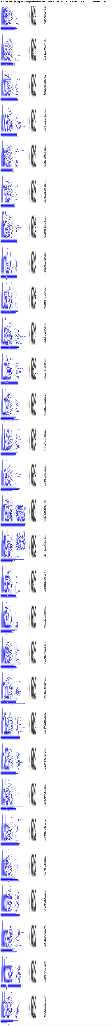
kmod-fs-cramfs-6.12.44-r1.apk (8, 197)
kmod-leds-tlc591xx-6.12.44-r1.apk (9, 441)
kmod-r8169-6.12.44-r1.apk (7, 696)
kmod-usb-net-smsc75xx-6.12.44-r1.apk (10, 905)
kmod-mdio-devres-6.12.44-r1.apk (9, 486)
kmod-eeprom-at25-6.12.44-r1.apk (9, 178)
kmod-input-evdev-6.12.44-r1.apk (9, 340)
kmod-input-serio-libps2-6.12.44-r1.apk (10, 349)
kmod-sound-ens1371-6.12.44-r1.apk (9, 811)
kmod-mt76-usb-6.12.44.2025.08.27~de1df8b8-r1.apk (13, 509)
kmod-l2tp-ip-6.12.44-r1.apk (8, 427)
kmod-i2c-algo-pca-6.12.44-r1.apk (9, 277)
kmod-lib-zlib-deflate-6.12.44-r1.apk (10, 464)
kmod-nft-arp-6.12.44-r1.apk (8, 594)
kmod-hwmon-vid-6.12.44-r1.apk (8, 274)
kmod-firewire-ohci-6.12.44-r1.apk (9, 185)
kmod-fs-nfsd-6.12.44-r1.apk (8, 214)
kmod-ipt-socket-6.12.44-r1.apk (8, 409)
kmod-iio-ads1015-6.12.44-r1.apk (9, 303)
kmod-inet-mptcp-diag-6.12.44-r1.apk (10, 338)
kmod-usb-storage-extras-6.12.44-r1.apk (10, 939)
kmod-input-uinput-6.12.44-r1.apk (9, 351)
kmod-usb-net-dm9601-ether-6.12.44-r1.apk (11, 890)
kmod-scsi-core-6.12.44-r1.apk (8, 786)
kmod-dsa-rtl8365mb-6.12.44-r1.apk (9, 166)
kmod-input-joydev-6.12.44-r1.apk (9, 344)
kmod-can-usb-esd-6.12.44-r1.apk (9, 86)
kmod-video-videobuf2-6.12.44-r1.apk (10, 1000)
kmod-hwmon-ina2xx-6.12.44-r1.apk (9, 251)
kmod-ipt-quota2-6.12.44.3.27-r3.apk (10, 405)
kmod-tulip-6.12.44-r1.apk (7, 857)
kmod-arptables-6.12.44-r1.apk (8, 17)
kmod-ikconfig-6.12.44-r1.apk (8, 333)
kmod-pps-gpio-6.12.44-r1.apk (8, 676)
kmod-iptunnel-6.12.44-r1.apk (8, 415)
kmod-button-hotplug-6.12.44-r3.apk (9, 73)
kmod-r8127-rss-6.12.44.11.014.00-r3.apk (11, 693)
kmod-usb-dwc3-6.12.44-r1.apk (8, 876)
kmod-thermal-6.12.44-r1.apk (8, 851)
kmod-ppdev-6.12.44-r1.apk (7, 669)
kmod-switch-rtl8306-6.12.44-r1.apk (9, 842)
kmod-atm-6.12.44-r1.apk (6, 49)
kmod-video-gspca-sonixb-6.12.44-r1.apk (10, 980)
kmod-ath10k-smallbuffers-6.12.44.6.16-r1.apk (12, 32)
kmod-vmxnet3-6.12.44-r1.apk (8, 1001)
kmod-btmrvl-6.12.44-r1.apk (7, 69)
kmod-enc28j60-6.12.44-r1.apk (8, 179)
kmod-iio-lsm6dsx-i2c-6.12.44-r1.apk (10, 324)
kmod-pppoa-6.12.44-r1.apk (7, 671)
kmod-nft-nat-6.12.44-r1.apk (8, 600)
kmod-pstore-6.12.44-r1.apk (7, 679)
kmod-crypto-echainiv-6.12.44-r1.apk (10, 112)
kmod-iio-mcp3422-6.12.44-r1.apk (9, 326)
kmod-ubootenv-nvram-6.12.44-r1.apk (9, 859)
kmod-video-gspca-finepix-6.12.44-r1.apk (11, 965)
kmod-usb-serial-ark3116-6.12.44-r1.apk (10, 914)
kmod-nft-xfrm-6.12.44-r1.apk (8, 606)
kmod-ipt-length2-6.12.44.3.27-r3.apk (10, 392)
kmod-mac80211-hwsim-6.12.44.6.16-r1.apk (11, 474)
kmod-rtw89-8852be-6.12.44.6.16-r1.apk (10, 763)
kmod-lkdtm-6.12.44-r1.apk (7, 470)
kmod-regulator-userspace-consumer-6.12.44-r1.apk (13, 703)
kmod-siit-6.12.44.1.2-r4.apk (8, 798)
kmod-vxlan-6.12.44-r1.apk (7, 1003)
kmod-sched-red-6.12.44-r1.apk (8, 783)
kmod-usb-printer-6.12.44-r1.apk (9, 911)
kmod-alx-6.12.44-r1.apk (6, 13)
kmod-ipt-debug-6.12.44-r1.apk (8, 375)
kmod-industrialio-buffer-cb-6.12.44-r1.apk (11, 334)
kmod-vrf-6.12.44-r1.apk (6, 1002)
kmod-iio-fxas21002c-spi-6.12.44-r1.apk (10, 316)
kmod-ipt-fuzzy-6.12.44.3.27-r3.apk (9, 381)
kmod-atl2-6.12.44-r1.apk (7, 47)
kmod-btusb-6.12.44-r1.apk (7, 72)
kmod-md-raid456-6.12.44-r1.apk (8, 484)
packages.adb (4, 1022)
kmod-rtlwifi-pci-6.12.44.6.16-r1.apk (10, 732)
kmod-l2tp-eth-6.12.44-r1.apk (8, 426)
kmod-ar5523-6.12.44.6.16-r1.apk (9, 16)
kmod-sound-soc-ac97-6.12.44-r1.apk (9, 826)
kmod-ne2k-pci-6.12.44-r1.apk (8, 562)
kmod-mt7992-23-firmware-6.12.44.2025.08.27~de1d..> (13, 543)
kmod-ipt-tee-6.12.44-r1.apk (8, 412)
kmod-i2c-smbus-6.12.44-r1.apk (8, 291)
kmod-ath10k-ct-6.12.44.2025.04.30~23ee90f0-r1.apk (13, 31)
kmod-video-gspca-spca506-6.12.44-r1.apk (11, 985)
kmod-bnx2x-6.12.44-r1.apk (7, 62)
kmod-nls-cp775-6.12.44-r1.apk (8, 613)
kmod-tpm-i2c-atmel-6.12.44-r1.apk (9, 854)
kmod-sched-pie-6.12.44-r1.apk (8, 781)
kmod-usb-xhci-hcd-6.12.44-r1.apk (9, 944)
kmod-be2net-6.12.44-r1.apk (7, 57)
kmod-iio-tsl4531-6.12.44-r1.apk (9, 332)
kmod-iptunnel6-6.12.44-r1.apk (8, 417)
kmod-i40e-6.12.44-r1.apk (7, 293)
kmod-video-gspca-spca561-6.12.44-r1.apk (11, 987)
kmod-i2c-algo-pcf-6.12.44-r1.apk (9, 278)
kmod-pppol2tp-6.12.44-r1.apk (8, 673)
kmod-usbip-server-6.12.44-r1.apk (9, 952)
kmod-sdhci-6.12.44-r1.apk (7, 791)
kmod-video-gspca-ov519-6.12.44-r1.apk (10, 972)
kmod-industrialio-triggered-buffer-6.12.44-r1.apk (13, 336)
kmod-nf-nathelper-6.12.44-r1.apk (9, 582)
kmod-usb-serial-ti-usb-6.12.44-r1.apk (10, 934)
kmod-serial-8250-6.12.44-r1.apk (9, 792)
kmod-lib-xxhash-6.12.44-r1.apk (8, 463)
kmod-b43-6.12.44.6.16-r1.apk (8, 53)
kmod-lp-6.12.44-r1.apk (6, 472)
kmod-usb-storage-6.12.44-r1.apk (9, 938)
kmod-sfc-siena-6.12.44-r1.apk (8, 796)
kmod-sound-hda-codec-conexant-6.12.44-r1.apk (12, 816)
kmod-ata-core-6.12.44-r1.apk (8, 22)
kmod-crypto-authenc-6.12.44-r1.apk (9, 99)
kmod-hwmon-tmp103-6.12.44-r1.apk (9, 271)
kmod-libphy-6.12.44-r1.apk (7, 469)
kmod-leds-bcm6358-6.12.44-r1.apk (9, 431)
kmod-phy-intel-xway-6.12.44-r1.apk (9, 649)
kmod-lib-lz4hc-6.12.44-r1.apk (8, 458)
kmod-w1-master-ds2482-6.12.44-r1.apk (10, 1005)
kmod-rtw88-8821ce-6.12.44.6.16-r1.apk (10, 747)
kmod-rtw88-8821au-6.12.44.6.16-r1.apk (10, 745)
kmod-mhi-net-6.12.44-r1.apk (8, 492)
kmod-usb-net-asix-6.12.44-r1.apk (9, 883)
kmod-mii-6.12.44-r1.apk (6, 495)
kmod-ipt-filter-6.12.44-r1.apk (8, 380)
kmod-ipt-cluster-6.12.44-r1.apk (9, 367)
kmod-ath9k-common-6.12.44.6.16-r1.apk (10, 42)
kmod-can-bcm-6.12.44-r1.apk (8, 76)
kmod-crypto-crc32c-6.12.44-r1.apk (9, 105)
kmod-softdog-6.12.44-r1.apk (8, 807)
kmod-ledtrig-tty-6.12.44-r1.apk (9, 448)
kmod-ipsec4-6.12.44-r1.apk (7, 361)
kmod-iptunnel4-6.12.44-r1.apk (8, 416)
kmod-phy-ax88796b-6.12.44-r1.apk (9, 645)
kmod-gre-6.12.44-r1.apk (6, 232)
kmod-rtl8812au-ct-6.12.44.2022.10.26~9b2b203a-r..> (13, 727)
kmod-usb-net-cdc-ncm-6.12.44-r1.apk (10, 888)
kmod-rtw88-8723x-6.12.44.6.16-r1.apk (10, 739)
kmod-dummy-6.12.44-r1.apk (7, 168)
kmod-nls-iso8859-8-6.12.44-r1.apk (9, 627)
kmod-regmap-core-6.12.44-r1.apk (9, 700)
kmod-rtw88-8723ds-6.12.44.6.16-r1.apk (10, 737)
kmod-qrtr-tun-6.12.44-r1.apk (8, 685)
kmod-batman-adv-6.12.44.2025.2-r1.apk (10, 55)
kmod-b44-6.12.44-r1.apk (6, 54)
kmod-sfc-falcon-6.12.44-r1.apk (8, 795)
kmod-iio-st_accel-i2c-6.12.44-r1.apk (10, 330)
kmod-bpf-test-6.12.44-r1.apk (8, 65)
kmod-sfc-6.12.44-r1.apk (6, 794)
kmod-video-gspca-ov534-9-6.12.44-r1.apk (11, 974)
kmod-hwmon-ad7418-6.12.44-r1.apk (9, 240)
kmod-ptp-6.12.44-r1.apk (6, 680)
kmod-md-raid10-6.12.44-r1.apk (8, 483)
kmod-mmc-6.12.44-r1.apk (6, 500)
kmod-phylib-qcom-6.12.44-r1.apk (9, 660)
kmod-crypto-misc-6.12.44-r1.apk (9, 133)
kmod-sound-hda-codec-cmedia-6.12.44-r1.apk (11, 815)
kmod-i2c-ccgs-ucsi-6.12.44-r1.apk (9, 279)
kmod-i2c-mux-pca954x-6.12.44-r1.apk (10, 287)
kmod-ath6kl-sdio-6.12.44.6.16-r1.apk (10, 39)
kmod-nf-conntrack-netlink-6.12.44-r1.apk (11, 569)
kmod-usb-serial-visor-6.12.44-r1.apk (10, 935)
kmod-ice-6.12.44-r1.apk (6, 296)
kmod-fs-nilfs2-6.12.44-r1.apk (8, 215)
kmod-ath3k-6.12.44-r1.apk (7, 36)
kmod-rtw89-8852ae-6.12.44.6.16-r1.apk (10, 761)
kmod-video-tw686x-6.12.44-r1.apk (9, 998)
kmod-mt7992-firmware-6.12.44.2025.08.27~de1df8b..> (13, 544)
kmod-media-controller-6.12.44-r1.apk (10, 489)
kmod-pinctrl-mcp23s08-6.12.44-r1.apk (10, 662)
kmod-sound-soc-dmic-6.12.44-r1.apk (9, 828)
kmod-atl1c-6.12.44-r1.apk (7, 45)
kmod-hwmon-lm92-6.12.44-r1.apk (8, 260)
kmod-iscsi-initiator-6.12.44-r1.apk (10, 419)
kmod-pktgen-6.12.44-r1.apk (7, 665)
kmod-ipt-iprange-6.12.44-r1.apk (9, 387)
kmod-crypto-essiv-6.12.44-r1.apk (9, 113)
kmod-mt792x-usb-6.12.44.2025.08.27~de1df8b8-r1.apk (13, 542)
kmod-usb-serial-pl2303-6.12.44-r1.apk (10, 930)
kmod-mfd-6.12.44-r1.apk (6, 490)
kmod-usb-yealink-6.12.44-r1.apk (9, 946)
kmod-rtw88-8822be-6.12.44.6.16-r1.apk (10, 750)
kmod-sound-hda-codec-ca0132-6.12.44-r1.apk (11, 813)
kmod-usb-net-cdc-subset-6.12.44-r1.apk (10, 889)
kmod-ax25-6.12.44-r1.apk (7, 52)
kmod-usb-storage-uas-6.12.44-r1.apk (10, 940)
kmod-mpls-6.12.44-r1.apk (7, 502)
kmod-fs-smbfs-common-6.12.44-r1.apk (10, 218)
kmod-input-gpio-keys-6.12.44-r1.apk (10, 342)
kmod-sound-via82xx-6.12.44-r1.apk (9, 831)
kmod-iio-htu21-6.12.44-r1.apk (8, 321)
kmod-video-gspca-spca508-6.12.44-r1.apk (11, 986)
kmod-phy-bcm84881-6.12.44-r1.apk (9, 647)
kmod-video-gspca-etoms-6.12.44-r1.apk (10, 964)
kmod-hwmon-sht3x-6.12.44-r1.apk (9, 268)
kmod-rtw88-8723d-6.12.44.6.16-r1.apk (10, 735)
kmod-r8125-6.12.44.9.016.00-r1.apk (9, 688)
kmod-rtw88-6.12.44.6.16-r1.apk (8, 734)
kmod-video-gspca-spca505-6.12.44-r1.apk (11, 984)
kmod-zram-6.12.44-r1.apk (7, 1021)
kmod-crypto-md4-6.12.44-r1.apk (8, 130)
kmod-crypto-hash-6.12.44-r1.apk (9, 119)
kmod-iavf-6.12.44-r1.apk (7, 295)
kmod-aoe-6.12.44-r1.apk (6, 14)
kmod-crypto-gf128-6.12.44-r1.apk (9, 117)
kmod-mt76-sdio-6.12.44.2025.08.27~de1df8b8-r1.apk (13, 508)
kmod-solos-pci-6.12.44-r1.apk (8, 808)
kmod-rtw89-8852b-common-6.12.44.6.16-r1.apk (12, 762)
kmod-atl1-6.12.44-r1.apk (7, 44)
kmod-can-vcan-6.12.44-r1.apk (8, 90)
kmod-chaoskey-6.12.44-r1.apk (8, 95)
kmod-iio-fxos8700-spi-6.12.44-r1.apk (10, 319)
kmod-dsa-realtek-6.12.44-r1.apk (9, 165)
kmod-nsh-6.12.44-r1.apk (6, 631)
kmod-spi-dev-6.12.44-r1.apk (8, 833)
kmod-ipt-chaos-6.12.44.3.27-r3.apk (9, 365)
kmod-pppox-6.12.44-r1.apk (7, 674)
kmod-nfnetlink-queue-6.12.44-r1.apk (10, 593)
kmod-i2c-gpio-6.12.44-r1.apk (8, 283)
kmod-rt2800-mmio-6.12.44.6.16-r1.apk (10, 708)
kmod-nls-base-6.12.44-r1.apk (8, 609)
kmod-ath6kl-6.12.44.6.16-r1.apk (9, 38)
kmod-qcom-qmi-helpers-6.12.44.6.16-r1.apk (11, 681)
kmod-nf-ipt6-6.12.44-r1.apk (8, 574)
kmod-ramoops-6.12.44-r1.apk (8, 697)
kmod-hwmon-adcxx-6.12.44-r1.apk (9, 241)
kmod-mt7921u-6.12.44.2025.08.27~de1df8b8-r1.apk (13, 535)
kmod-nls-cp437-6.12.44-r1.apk (8, 612)
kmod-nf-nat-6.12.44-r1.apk (7, 580)
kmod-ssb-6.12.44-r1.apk (6, 838)
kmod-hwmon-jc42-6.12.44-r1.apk (8, 253)
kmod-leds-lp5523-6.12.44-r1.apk (9, 434)
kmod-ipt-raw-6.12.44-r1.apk (8, 406)
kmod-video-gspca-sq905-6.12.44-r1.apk (10, 988)
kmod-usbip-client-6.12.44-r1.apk (9, 951)
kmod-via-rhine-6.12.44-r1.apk (8, 957)
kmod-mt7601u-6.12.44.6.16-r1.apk (9, 510)
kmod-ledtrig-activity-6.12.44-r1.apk (10, 443)
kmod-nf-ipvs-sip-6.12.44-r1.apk (9, 577)
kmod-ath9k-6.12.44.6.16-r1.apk (8, 41)
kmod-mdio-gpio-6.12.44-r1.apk (8, 487)
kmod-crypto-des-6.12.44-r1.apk (8, 109)
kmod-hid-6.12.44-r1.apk (6, 237)
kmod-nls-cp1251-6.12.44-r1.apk (8, 611)
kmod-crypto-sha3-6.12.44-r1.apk (9, 140)
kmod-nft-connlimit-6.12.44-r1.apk (9, 597)
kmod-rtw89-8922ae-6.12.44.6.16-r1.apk (10, 765)
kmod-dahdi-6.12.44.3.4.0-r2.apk (9, 148)
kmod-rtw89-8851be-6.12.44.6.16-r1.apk (10, 760)
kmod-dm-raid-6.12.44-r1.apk (8, 154)
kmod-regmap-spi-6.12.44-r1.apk (8, 702)
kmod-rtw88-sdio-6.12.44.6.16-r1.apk (10, 757)
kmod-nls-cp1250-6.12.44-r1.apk (8, 610)
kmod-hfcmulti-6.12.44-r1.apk (8, 235)
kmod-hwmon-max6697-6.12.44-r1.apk (9, 263)
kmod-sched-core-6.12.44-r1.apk (8, 774)
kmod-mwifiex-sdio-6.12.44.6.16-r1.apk (10, 557)
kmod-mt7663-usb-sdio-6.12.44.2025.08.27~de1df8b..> (13, 518)
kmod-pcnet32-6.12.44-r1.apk (8, 638)
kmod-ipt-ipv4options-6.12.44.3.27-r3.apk (11, 390)
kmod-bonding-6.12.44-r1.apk (8, 64)
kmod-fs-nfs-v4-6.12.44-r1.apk (8, 213)
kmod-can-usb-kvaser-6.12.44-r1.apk (9, 88)
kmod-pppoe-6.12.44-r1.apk (7, 672)
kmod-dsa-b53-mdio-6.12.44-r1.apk (9, 160)
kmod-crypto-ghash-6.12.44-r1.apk (9, 118)
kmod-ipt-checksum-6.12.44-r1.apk (9, 366)
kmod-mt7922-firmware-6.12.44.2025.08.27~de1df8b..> (13, 536)
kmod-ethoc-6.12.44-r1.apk (7, 181)
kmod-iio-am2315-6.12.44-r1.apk (8, 304)
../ (1, 5)
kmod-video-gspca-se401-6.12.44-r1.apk (10, 978)
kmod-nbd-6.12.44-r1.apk (6, 561)
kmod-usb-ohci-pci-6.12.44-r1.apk (9, 909)
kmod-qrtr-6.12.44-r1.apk (7, 683)
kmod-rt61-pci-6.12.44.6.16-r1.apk (9, 715)
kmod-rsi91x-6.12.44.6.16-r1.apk (9, 705)
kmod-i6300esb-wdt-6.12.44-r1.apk (9, 294)
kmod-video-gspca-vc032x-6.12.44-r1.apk (10, 995)
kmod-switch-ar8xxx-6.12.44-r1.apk (9, 840)
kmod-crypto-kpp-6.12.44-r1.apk (8, 124)
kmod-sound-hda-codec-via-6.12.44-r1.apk (11, 821)
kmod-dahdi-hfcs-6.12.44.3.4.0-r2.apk (10, 151)
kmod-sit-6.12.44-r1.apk (6, 801)
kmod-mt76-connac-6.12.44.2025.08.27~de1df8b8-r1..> (13, 506)
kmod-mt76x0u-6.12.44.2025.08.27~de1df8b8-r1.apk (13, 525)
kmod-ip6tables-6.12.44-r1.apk (8, 356)
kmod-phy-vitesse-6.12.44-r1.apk (9, 658)
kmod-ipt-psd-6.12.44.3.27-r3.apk (9, 404)
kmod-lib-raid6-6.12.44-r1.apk (8, 460)
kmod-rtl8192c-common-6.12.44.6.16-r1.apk (11, 717)
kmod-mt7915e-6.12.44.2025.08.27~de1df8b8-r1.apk (13, 529)
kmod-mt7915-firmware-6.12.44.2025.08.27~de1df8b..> (13, 528)
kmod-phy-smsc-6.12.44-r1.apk (8, 657)
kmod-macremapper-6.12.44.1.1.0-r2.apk (10, 476)
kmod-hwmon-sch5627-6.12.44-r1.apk (9, 266)
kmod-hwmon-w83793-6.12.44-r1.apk (9, 275)
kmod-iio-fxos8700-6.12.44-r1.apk (9, 317)
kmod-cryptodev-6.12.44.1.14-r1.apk (9, 147)
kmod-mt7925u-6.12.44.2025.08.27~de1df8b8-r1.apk (13, 540)
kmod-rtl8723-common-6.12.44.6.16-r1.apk (11, 724)
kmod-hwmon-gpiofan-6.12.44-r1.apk (9, 248)
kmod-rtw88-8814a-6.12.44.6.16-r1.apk (10, 741)
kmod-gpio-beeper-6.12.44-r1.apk (9, 226)
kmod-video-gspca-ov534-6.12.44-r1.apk (10, 973)
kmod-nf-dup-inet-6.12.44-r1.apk (9, 571)
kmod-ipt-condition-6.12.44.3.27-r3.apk (10, 369)
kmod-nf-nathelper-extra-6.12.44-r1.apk (10, 583)
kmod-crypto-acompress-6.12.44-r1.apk (10, 96)
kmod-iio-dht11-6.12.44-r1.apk (8, 314)
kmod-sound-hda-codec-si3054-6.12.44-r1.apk (11, 820)
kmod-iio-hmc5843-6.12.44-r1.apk (9, 320)
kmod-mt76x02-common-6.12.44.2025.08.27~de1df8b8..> (13, 522)
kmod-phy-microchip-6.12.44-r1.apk (9, 654)
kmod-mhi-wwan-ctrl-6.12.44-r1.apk (9, 493)
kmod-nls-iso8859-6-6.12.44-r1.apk (9, 626)
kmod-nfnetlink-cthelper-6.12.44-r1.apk (10, 590)
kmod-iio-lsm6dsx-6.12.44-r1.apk (9, 323)
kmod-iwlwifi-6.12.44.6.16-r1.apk (9, 420)
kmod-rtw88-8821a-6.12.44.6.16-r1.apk (10, 744)
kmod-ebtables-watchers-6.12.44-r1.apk (10, 174)
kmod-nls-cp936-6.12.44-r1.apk (8, 620)
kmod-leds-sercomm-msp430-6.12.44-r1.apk (11, 439)
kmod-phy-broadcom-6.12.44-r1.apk (9, 648)
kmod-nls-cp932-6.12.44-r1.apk (8, 619)
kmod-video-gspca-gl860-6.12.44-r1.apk (10, 966)
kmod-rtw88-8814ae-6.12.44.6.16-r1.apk (10, 742)
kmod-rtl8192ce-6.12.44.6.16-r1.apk (9, 718)
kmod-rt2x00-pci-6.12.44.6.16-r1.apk (10, 713)
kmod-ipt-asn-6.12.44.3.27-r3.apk (9, 364)
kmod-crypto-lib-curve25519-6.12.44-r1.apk (11, 127)
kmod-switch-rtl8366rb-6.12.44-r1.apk (10, 844)
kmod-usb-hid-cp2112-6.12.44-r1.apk (9, 879)
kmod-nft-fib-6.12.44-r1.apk (8, 599)
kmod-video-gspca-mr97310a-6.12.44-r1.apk (11, 971)
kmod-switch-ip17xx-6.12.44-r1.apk (9, 841)
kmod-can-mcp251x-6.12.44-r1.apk (9, 81)
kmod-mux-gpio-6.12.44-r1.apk (8, 555)
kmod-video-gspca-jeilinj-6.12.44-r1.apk (11, 967)
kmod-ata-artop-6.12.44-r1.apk (8, 21)
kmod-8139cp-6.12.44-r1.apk (7, 9)
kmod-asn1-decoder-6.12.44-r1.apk (9, 18)
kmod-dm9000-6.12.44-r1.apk (7, 155)
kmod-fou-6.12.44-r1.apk (6, 189)
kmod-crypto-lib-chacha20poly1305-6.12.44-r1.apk (13, 126)
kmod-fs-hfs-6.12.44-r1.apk (7, 202)
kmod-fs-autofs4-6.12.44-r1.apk (8, 192)
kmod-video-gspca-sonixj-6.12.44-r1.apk (10, 981)
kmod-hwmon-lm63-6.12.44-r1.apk (8, 254)
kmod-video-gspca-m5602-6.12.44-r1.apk (10, 969)
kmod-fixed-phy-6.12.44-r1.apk (8, 187)
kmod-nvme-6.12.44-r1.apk (7, 632)
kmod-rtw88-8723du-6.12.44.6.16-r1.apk (10, 738)
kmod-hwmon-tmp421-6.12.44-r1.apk (9, 272)
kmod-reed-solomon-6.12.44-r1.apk (9, 699)
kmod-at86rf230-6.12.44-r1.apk (8, 19)
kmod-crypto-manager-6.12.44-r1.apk (9, 129)
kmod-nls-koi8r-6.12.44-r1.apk (8, 628)
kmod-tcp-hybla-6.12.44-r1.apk (8, 848)
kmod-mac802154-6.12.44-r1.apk (8, 475)
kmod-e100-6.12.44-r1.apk (7, 169)
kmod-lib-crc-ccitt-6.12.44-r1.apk (9, 451)
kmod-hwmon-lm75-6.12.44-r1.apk (8, 256)
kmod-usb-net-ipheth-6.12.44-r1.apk (9, 893)
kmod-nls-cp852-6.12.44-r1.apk (8, 615)
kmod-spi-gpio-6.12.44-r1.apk (8, 836)
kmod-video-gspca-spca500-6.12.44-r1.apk (11, 982)
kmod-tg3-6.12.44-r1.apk (6, 850)
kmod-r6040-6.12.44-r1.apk (7, 686)
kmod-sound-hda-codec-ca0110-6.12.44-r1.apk (11, 812)
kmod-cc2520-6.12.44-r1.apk (7, 92)
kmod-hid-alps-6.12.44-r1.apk (8, 238)
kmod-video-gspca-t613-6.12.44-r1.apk (10, 993)
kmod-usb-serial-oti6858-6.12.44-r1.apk (10, 929)
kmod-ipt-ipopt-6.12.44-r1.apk (8, 386)
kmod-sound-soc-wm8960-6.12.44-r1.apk (10, 830)
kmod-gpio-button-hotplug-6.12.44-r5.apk (11, 227)
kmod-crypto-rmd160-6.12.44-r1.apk (9, 136)
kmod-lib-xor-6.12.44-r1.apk (8, 462)
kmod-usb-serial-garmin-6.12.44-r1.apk (10, 922)
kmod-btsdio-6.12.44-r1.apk (7, 71)
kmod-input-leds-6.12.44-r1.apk (8, 345)
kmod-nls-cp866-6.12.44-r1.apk (8, 618)
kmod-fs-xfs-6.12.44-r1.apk (7, 222)
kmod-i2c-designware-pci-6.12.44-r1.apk (10, 281)
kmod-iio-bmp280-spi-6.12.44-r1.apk (9, 311)
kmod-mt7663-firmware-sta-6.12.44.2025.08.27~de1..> (13, 517)
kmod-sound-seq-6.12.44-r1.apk (8, 825)
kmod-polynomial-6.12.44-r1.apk (8, 668)
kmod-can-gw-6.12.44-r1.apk (7, 80)
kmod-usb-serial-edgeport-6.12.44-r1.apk (11, 920)
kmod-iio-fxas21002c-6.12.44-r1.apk (9, 315)
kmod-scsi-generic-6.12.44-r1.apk (9, 787)
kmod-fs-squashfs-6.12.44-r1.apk (9, 219)
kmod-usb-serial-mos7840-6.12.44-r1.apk (10, 927)
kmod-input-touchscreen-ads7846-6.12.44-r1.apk (12, 350)
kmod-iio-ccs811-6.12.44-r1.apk (8, 312)
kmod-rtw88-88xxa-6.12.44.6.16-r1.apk (10, 755)
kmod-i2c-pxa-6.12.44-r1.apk (8, 290)
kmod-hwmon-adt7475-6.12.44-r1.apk (9, 243)
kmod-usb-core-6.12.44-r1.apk (8, 873)
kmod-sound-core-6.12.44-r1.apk (8, 809)
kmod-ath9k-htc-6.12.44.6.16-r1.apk (9, 43)
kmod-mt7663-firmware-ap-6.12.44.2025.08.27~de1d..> (13, 516)
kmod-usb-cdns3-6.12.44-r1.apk (8, 870)
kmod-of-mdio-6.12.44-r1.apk (8, 633)
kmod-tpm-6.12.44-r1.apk (6, 853)
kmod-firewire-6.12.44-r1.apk (8, 183)
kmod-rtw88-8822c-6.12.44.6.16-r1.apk (10, 752)
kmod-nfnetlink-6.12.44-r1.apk (8, 589)
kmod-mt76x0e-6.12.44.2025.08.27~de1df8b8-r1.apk (13, 524)
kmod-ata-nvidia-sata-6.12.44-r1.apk (10, 23)
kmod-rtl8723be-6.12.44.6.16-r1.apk (9, 725)
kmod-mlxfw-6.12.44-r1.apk (7, 499)
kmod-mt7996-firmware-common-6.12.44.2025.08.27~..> (13, 547)
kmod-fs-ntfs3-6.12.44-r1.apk (8, 216)
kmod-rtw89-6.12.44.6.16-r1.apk (8, 759)
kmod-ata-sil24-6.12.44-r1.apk (8, 27)
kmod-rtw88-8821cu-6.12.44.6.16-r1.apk (10, 748)
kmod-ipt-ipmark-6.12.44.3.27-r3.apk (10, 385)
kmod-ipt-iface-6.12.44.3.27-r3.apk (9, 384)
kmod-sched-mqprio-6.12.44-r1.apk (9, 779)
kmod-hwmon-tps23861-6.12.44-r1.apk (9, 273)
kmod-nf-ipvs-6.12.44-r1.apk (8, 575)
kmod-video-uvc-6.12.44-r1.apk (8, 999)
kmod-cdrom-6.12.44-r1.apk (7, 93)
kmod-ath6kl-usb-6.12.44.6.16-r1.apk (10, 40)
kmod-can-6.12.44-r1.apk (6, 75)
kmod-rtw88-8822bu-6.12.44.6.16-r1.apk (10, 751)
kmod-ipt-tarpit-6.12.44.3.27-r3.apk (10, 411)
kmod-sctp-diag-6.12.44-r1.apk (8, 790)
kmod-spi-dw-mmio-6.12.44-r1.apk (9, 835)
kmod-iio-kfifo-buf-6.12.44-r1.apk (9, 322)
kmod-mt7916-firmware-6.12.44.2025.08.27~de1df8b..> (13, 530)
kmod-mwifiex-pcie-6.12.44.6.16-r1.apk (10, 556)
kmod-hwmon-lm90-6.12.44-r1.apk (8, 259)
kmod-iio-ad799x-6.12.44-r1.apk (8, 302)
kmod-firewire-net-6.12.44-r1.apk (9, 184)
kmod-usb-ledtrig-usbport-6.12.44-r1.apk (11, 881)
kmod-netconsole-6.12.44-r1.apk (8, 564)
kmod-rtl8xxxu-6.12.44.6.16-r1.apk (9, 729)
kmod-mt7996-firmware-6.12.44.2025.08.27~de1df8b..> (13, 546)
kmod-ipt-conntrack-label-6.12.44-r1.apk (11, 372)
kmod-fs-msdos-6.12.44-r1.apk (8, 208)
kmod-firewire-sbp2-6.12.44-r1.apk (9, 186)
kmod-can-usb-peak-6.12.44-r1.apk (9, 89)
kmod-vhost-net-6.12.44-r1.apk (8, 956)
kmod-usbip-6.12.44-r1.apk (7, 950)
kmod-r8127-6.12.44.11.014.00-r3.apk (10, 692)
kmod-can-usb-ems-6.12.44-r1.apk (9, 85)
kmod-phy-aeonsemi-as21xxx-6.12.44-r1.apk (11, 640)
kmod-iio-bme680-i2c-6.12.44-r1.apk (9, 307)
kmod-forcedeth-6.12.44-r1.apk (8, 188)
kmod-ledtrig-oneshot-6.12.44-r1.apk (10, 445)
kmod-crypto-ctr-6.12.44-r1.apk (8, 106)
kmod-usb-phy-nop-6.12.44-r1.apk (9, 910)
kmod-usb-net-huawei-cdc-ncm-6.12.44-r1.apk (11, 892)
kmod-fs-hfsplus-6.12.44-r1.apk (8, 203)
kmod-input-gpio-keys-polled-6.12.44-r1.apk (11, 343)
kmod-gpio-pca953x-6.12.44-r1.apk (9, 230)
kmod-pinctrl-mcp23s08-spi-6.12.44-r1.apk (11, 664)
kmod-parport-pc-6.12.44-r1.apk (8, 637)
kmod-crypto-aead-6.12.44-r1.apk (9, 97)
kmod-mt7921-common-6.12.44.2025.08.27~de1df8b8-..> (13, 531)
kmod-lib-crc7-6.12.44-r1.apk (8, 455)
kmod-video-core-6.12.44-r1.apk (8, 959)
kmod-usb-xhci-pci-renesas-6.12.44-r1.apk (11, 945)
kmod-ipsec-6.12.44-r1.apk (7, 360)
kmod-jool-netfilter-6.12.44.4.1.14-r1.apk (11, 422)
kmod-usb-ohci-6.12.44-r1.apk (8, 908)
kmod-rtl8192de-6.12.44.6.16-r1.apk (9, 721)
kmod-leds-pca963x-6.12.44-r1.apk (9, 438)
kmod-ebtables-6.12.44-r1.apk (8, 172)
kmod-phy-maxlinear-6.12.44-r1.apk (9, 652)
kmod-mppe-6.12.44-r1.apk (7, 503)
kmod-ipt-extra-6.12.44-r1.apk (8, 379)
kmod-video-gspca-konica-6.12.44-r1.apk (10, 968)
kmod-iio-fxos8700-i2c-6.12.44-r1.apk (10, 318)
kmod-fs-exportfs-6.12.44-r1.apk (9, 199)
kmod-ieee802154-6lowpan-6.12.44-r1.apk (10, 298)
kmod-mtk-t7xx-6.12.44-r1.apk (8, 553)
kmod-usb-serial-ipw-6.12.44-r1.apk (9, 923)
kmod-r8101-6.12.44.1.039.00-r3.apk (9, 687)
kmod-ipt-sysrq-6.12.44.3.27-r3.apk (9, 410)
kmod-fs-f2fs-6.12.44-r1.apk (8, 201)
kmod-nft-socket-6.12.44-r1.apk (8, 604)
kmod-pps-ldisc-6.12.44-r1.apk (8, 677)
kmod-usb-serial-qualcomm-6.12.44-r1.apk (11, 931)
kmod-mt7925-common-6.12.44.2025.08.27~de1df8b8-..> (13, 537)
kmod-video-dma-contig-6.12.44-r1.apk (10, 960)
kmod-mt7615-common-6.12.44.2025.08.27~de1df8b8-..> (13, 512)
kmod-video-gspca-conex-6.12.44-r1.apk (10, 962)
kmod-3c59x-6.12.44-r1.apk (7, 7)
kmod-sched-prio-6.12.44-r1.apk (8, 782)
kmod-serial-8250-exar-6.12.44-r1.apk (10, 793)
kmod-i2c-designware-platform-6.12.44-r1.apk (12, 282)
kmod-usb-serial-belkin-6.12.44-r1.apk (10, 915)
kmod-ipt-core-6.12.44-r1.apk (8, 374)
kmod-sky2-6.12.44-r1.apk (7, 803)
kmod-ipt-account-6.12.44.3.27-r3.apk (10, 363)
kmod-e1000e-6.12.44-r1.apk (7, 171)
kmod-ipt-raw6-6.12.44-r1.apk (8, 407)
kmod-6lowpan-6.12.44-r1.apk (8, 8)
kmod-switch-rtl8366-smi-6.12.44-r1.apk (10, 843)
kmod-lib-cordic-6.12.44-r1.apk (8, 450)
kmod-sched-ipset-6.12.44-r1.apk (9, 778)
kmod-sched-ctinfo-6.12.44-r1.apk (9, 775)
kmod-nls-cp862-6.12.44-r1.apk (8, 616)
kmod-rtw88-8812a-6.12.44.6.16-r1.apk (10, 740)
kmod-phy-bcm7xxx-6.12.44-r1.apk (9, 646)
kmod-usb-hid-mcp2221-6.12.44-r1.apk (10, 880)
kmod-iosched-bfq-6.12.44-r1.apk (9, 352)
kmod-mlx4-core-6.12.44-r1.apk (8, 497)
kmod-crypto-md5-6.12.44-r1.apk (8, 131)
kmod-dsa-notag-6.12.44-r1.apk (8, 163)
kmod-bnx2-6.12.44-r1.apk (7, 61)
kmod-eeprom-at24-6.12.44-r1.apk (9, 177)
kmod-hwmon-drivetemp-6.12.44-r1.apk (10, 245)
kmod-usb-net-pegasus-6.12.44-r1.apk (10, 898)
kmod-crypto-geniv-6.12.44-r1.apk (9, 116)
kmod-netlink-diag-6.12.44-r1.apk (9, 566)
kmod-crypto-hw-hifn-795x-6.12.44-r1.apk (11, 122)
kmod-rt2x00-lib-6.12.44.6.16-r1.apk (10, 711)
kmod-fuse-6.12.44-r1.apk (7, 223)
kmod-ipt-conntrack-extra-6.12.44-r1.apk (11, 371)
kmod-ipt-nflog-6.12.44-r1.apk (8, 399)
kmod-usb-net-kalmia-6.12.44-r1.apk (9, 894)
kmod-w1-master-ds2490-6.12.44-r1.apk (10, 1006)
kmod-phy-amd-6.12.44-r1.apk (8, 642)
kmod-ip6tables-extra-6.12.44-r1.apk (10, 357)
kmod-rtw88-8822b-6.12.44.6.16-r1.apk (10, 749)
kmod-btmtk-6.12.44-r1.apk (7, 70)
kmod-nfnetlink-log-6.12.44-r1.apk (9, 592)
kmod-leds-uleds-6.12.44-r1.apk (8, 442)
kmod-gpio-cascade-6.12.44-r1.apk (9, 228)
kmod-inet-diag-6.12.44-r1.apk (8, 337)
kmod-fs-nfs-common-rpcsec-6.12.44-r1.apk (11, 211)
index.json (3, 6)
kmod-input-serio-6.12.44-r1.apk (9, 348)
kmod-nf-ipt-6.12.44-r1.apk (7, 573)
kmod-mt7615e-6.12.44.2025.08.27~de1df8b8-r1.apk (13, 514)
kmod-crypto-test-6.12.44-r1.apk (9, 142)
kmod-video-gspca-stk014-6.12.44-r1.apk (10, 990)
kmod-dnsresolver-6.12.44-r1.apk (9, 157)
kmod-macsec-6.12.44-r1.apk (7, 477)
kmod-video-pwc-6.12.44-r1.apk (8, 997)
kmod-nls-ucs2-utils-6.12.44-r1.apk (9, 629)
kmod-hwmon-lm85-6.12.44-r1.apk (8, 258)
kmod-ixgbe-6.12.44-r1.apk (7, 421)
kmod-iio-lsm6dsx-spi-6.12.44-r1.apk (10, 325)
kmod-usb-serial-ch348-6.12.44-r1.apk (10, 917)
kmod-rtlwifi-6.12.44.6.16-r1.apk (9, 730)
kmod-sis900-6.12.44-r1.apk (7, 800)
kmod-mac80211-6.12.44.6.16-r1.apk (9, 473)
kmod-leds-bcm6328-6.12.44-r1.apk (9, 430)
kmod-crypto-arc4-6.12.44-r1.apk (9, 98)
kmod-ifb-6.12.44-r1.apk (6, 299)
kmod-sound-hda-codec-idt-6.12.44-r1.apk (11, 818)
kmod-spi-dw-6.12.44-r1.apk (7, 834)
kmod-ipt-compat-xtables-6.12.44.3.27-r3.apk (12, 368)
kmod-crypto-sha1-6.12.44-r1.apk (9, 138)
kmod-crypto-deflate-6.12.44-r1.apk (9, 108)
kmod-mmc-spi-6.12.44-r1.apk (8, 501)
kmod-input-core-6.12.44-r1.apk (8, 339)
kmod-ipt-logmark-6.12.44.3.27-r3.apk (10, 393)
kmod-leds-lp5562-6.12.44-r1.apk (9, 435)
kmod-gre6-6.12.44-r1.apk (7, 233)
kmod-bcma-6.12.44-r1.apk (7, 56)
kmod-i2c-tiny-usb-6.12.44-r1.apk (9, 292)
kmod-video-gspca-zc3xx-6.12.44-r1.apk (10, 996)
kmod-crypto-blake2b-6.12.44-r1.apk (9, 100)
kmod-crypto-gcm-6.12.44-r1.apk (8, 115)
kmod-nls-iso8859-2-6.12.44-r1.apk (9, 625)
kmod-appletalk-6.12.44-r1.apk (8, 15)
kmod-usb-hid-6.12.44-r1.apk (8, 878)
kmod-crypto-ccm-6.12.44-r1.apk (8, 102)
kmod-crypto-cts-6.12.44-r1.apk (8, 107)
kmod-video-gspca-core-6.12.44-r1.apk (10, 963)
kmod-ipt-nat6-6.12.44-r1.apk (8, 398)
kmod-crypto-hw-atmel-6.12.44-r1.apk (10, 121)
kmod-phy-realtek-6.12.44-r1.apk (9, 656)
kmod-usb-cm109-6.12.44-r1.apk (8, 871)
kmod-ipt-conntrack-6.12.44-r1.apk (9, 370)
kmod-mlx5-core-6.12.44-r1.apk (8, 498)
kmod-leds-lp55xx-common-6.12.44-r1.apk (10, 436)
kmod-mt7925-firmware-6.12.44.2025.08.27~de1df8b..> (13, 538)
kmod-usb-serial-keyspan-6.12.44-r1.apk (10, 924)
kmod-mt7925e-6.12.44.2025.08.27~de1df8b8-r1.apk (13, 539)
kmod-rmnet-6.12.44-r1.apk (7, 704)
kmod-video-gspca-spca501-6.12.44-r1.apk (11, 983)
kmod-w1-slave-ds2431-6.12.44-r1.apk (10, 1009)
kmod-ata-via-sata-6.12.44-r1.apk (9, 28)
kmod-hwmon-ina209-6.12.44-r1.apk (9, 250)
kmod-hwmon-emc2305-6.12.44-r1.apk (9, 246)
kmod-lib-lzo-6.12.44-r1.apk (8, 459)
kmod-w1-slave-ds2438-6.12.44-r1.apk (10, 1011)
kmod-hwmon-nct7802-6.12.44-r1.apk (9, 265)
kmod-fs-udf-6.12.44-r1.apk (7, 220)
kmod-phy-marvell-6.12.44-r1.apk (9, 651)
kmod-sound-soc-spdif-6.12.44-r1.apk (10, 829)
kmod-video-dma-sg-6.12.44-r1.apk (9, 961)
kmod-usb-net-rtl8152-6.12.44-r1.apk (10, 903)
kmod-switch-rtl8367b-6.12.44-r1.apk (10, 847)
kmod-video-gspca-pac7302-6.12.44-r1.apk (11, 976)
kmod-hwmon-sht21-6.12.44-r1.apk (9, 267)
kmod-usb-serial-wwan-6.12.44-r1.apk (10, 936)
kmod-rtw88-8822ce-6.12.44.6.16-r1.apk (10, 753)
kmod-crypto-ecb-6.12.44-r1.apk (8, 110)
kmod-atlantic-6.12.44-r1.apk (8, 48)
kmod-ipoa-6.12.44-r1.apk (7, 359)
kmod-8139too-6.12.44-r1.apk (8, 10)
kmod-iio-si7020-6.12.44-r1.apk (8, 327)
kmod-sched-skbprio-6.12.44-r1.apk (9, 784)
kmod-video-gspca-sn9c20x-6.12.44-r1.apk (11, 979)
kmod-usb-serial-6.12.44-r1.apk (8, 913)
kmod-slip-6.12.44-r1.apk (7, 805)
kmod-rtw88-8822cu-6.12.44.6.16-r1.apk (10, 754)
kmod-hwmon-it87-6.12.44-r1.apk (8, 252)
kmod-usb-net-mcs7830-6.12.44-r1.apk (10, 897)
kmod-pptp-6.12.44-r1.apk (7, 678)
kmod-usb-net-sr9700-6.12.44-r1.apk (9, 907)
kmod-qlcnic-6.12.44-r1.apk (7, 682)
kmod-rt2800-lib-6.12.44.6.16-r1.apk (10, 707)
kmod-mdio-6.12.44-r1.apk (7, 485)
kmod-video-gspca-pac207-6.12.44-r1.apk (10, 975)
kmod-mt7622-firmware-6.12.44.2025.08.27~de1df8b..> (13, 515)
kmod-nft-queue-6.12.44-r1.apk (8, 603)
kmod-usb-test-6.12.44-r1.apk (8, 941)
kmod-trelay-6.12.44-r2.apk (7, 856)
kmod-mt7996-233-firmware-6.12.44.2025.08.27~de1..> (13, 545)
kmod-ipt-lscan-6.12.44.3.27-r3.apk (9, 394)
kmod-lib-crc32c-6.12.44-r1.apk (8, 454)
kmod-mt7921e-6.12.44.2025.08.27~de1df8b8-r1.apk (13, 533)
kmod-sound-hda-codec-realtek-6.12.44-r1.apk (12, 819)
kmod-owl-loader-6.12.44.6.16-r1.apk (10, 635)
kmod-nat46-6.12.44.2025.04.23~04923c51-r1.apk (12, 559)
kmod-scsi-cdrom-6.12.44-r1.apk (8, 785)
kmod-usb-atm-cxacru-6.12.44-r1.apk (9, 865)
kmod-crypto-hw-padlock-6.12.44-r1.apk (10, 123)
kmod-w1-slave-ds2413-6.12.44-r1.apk (10, 1008)
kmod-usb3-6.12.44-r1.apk (7, 949)
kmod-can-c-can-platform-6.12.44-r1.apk (10, 79)
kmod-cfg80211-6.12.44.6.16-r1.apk (9, 94)
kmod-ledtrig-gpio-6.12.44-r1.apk (9, 444)
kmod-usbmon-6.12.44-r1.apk (7, 953)
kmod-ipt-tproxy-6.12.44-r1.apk (8, 413)
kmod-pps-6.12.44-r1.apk (6, 675)
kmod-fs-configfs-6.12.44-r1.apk (9, 196)
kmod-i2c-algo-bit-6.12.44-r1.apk (9, 276)
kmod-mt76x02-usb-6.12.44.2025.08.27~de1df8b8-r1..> (13, 523)
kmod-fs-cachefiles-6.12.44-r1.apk (9, 194)
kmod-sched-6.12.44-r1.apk (7, 767)
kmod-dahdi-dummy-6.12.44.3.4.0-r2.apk (10, 149)
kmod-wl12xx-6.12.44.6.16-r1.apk (9, 1016)
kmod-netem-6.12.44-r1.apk (7, 565)
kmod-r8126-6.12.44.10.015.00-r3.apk (10, 690)
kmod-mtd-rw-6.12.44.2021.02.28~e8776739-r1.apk (12, 549)
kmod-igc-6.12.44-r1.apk (6, 301)
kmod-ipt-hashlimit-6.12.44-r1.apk (9, 383)
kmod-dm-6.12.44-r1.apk (6, 153)
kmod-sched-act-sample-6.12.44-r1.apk (10, 769)
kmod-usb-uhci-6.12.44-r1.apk (8, 942)
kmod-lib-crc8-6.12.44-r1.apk (8, 456)
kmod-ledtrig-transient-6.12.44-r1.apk (10, 447)
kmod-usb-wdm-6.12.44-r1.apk (8, 943)
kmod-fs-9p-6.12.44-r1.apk (7, 191)
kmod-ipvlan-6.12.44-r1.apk (7, 418)
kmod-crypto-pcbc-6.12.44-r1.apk (9, 135)
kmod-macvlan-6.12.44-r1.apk (8, 478)
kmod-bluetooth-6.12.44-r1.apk (8, 59)
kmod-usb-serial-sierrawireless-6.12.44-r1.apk (12, 932)
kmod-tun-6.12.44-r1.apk (6, 858)
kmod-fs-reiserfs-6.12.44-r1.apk (9, 217)
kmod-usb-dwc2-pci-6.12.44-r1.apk (9, 875)
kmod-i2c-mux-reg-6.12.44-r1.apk (9, 289)
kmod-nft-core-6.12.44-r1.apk (8, 598)
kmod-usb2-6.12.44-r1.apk (7, 947)
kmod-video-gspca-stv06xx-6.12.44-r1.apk (11, 991)
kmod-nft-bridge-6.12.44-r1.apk (8, 595)
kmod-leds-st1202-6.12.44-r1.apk (9, 440)
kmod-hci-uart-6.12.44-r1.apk (8, 234)
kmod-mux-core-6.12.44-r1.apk (8, 554)
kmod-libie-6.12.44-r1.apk (7, 468)
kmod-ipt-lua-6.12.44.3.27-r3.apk (9, 395)
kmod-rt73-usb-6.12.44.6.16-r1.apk (9, 716)
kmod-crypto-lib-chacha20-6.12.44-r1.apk (11, 125)
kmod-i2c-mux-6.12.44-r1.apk (8, 284)
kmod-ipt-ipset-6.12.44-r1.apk (8, 389)
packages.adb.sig (5, 1024)
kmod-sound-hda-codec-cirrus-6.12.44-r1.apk (11, 814)
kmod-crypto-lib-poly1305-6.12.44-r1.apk (11, 128)
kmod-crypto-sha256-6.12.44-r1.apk (9, 139)
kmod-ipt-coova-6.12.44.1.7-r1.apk (9, 373)
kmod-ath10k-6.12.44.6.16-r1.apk (9, 30)
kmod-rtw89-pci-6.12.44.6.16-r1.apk (9, 766)
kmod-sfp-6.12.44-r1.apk (6, 797)
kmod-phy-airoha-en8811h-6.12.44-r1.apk (10, 641)
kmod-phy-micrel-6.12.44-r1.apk (8, 653)
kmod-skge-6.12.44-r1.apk (7, 802)
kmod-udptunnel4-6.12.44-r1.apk (8, 860)
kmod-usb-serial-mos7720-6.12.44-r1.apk (10, 926)
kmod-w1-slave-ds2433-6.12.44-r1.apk (10, 1010)
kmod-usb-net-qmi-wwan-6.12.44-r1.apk (10, 900)
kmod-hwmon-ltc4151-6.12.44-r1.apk (9, 262)
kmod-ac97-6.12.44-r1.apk (7, 12)
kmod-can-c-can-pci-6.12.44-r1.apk (9, 78)
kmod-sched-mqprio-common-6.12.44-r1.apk (11, 780)
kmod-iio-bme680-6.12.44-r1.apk (8, 306)
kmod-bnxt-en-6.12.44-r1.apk (8, 63)
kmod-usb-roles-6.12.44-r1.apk (8, 912)
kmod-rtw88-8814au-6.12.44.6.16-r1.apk (10, 743)
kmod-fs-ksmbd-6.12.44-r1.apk (8, 206)
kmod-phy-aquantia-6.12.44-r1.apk (9, 643)
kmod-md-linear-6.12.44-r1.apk (8, 479)
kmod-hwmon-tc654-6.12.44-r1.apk (9, 269)
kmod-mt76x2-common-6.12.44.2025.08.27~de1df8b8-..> (13, 527)
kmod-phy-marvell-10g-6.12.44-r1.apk (10, 650)
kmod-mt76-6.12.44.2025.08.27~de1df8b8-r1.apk (12, 505)
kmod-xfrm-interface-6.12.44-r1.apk (9, 1020)
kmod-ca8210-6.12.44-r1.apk (7, 74)
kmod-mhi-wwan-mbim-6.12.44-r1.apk (9, 494)
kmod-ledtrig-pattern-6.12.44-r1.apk (10, 446)
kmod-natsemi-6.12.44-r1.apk (8, 560)
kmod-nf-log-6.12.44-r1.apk (7, 578)
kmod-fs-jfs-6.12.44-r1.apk (7, 205)
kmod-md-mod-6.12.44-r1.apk (7, 480)
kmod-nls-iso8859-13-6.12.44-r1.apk (9, 623)
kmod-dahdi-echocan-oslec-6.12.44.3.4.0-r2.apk (12, 150)
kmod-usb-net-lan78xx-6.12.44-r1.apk (10, 896)
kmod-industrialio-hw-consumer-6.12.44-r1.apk (12, 335)
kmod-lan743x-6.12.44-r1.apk (8, 428)
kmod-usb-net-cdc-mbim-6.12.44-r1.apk (10, 887)
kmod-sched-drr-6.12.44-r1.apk (8, 776)
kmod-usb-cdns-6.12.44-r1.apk (8, 869)
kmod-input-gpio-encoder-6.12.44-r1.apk (10, 341)
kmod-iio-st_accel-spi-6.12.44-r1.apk (10, 331)
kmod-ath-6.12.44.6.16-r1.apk (8, 29)
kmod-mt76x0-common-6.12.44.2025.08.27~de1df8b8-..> (13, 521)
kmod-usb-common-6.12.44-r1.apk (8, 872)
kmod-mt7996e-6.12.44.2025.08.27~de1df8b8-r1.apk (13, 548)
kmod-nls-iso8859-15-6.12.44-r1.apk (9, 624)
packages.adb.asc (5, 1023)
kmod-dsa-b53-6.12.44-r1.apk (8, 159)
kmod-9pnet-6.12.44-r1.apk (7, 11)
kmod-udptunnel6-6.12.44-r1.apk (8, 861)
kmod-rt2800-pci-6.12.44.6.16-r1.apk (10, 709)
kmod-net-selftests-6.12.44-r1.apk (9, 563)
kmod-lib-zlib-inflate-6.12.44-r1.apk (10, 465)
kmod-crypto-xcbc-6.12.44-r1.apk (9, 144)
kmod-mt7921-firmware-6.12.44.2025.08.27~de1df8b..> (13, 532)
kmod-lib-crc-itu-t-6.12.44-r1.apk (9, 452)
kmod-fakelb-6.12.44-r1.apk (7, 182)
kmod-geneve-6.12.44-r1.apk (7, 224)
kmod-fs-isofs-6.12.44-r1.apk (8, 204)
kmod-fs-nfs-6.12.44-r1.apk (7, 209)
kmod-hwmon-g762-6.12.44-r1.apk (8, 247)
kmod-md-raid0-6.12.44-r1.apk (8, 481)
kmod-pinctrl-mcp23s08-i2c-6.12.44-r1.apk (11, 663)
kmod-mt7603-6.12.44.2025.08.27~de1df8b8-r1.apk (12, 511)
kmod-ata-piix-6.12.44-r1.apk (8, 25)
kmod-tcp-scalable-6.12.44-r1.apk (9, 849)
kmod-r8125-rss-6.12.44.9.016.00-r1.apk (10, 689)
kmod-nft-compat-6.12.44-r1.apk (8, 596)
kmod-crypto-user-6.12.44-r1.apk (9, 143)
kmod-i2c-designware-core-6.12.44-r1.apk (11, 280)
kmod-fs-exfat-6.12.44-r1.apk (8, 198)
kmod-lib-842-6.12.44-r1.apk (8, 449)
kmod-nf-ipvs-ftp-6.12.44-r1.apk (9, 576)
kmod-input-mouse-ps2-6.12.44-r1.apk (10, 347)
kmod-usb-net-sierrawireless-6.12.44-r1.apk (11, 904)
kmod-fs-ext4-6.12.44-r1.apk (8, 200)
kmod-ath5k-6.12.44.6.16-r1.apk (8, 37)
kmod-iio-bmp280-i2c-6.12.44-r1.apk (9, 310)
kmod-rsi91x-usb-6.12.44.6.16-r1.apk (10, 706)
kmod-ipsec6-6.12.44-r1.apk (7, 362)
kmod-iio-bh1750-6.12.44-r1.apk (8, 305)
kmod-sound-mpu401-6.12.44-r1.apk (9, 824)
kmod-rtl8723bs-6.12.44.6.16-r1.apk (9, 726)
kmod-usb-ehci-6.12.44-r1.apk (8, 877)
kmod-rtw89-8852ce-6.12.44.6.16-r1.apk (10, 764)
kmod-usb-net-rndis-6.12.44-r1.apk (9, 901)
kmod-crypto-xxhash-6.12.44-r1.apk (9, 146)
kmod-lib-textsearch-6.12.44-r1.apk (9, 461)
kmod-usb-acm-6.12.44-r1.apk (8, 863)
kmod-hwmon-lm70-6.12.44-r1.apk (8, 255)
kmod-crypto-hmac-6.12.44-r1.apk (9, 120)
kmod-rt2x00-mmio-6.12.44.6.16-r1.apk (10, 712)
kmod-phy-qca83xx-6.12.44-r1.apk (9, 655)
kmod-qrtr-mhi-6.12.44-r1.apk (8, 684)
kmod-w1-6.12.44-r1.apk (6, 1004)
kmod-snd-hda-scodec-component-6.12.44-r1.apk (12, 806)
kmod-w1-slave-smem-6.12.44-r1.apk (9, 1012)
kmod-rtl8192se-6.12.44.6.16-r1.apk (9, 723)
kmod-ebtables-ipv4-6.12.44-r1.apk (9, 173)
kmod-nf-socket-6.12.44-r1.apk (8, 587)
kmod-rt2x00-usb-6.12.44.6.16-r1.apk (10, 714)
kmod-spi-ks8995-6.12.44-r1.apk (8, 837)
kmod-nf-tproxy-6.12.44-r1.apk (8, 588)
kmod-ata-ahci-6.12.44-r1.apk (8, 20)
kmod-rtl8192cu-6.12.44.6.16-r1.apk (9, 719)
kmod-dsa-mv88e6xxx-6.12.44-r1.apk (9, 162)
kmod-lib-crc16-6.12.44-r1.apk (8, 453)
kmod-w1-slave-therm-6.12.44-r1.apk (9, 1013)
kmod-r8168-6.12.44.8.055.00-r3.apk (9, 694)
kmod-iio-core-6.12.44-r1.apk (8, 313)
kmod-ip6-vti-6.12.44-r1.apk (8, 355)
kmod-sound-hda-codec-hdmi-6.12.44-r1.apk (11, 817)
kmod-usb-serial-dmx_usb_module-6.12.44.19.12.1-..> (13, 919)
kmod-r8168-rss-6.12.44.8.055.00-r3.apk (10, 695)
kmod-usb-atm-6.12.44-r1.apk (8, 864)
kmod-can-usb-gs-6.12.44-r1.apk (8, 87)
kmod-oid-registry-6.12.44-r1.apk (9, 634)
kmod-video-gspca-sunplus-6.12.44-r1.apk (11, 992)
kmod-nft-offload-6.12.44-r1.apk (9, 602)
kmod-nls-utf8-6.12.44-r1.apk (8, 630)
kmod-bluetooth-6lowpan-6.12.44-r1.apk (10, 60)
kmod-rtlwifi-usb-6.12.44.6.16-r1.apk (10, 733)
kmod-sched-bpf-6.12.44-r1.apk (8, 771)
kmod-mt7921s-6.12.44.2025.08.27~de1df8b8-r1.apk (13, 534)
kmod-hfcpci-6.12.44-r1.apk (7, 236)
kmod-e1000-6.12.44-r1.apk (7, 170)
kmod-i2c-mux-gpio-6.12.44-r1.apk (9, 285)
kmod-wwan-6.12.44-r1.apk (7, 1019)
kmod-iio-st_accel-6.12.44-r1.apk (9, 329)
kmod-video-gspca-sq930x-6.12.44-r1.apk (10, 989)
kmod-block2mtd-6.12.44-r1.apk (8, 58)
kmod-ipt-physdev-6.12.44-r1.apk (9, 402)
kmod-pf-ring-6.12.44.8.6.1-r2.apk (9, 639)
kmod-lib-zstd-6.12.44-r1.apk (8, 466)
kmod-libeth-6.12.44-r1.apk (7, 467)
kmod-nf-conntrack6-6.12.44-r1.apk (9, 570)
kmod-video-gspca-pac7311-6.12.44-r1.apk (11, 977)
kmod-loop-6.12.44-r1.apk (7, 471)
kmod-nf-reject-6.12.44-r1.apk (8, 585)
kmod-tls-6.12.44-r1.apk (6, 852)
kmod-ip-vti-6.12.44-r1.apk (7, 353)
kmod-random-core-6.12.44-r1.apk (9, 698)
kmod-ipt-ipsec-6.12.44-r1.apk (8, 388)
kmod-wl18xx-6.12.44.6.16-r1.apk (9, 1017)
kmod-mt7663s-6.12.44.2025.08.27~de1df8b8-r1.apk (13, 519)
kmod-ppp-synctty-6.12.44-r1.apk (9, 670)
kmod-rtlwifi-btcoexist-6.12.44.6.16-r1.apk (11, 731)
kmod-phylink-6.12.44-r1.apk (8, 661)
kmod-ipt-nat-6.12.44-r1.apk (8, 396)
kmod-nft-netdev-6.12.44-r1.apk (8, 601)
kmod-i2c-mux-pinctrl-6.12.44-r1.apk (10, 288)
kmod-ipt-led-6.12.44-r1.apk (8, 391)
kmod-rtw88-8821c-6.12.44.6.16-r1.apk (10, 746)
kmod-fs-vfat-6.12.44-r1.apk (8, 221)
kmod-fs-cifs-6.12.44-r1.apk (8, 195)
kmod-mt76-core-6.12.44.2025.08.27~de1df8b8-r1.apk (13, 507)
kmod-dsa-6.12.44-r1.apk (6, 158)
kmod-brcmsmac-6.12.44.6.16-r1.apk (9, 67)
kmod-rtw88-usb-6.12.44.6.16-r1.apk (9, 758)
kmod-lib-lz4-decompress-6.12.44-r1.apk (10, 457)
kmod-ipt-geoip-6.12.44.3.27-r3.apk (9, 382)
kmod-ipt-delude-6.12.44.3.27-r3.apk (10, 376)
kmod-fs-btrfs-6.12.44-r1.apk (8, 193)
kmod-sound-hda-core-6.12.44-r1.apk (9, 822)
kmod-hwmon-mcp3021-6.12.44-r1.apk (9, 264)
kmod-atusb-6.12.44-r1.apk (7, 51)
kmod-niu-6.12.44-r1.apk (6, 607)
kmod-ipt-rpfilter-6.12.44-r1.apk (9, 408)
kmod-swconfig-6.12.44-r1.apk (8, 839)
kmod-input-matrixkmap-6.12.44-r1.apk (10, 346)
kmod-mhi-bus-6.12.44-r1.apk (8, 491)
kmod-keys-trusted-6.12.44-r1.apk (9, 424)
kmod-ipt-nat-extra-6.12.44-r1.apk (9, 397)
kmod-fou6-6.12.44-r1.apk (7, 190)
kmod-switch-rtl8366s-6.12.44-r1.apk (10, 845)
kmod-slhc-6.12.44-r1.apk (7, 804)
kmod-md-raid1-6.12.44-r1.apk (8, 482)
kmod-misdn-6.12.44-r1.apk (7, 496)
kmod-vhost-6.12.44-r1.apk (7, 955)
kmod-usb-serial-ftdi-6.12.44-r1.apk (10, 921)
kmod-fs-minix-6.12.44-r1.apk (8, 207)
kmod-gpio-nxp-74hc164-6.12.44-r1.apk (10, 229)
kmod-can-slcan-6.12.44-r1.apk (8, 83)
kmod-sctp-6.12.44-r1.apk (7, 789)
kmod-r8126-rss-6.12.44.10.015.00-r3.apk (11, 691)
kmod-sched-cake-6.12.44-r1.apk (8, 772)
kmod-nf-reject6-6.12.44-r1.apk (8, 586)
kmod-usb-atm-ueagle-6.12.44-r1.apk (9, 867)
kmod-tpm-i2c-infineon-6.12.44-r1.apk (10, 855)
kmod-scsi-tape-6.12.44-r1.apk (8, 788)
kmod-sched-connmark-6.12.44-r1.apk (9, 773)
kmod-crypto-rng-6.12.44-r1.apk (8, 137)
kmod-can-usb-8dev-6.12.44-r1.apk (9, 84)
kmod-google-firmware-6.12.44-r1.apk (10, 225)
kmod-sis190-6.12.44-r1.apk (7, 799)
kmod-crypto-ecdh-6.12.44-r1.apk (9, 111)
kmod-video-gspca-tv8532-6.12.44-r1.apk (10, 994)
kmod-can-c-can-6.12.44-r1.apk (8, 77)
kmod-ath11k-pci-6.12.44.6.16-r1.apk (10, 34)
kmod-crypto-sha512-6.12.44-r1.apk (9, 141)
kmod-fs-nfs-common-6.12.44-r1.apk (9, 210)
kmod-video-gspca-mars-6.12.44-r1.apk (10, 970)
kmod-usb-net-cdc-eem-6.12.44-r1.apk (10, 885)
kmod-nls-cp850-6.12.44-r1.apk (8, 614)
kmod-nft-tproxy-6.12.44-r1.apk (8, 605)
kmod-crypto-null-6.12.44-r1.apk (9, 134)
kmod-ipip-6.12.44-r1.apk (7, 358)
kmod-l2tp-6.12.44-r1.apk (7, 425)
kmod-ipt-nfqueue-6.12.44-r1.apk (9, 400)
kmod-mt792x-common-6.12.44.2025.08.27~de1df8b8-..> (13, 541)
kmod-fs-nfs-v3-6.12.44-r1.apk (8, 212)
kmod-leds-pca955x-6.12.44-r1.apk (9, 437)
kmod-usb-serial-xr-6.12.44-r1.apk (9, 937)
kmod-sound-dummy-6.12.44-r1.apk (9, 810)
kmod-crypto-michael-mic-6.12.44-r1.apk (10, 132)
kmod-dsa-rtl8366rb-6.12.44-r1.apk (9, 167)
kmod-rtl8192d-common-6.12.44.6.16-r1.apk (11, 720)
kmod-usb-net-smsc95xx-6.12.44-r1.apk (10, 906)
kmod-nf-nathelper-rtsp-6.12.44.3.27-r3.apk (11, 584)
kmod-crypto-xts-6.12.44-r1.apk (8, 145)
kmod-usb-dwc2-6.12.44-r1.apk (8, 874)
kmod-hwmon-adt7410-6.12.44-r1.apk (9, 242)
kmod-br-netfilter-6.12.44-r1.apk (9, 66)
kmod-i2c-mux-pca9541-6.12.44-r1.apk (10, 286)
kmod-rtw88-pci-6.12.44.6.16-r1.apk (9, 756)
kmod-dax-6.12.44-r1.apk (6, 152)
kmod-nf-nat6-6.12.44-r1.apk (8, 581)
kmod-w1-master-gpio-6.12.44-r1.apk (9, 1007)
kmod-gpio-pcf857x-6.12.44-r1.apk (9, 231)
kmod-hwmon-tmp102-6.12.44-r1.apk (9, 270)
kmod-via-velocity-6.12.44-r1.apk (9, 958)
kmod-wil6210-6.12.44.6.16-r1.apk (9, 1014)
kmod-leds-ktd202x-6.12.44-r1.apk (9, 433)
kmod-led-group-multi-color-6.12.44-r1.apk (11, 429)
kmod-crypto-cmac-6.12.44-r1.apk (9, 103)
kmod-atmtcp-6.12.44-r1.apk (7, 50)
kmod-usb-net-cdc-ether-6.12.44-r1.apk (10, 886)
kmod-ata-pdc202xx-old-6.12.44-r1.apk (10, 24)
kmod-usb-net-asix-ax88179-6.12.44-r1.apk (11, 884)
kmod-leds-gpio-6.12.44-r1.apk (8, 432)
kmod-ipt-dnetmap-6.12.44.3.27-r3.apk (10, 378)
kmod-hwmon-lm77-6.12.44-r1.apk (8, 257)
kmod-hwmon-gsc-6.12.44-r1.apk (8, 249)
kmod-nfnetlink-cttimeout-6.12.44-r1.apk (11, 591)
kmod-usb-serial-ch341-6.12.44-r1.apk (10, 916)
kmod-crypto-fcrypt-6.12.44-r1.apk (9, 114)
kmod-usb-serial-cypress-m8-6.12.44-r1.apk (11, 918)
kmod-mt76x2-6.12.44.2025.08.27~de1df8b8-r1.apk (12, 526)
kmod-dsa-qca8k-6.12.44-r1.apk (8, 164)
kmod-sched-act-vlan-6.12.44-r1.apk (9, 770)
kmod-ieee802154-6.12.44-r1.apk (8, 297)
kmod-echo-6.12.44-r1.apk (7, 175)
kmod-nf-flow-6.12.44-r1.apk (8, 572)
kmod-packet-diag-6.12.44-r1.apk (9, 636)
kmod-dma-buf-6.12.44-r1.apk (8, 156)
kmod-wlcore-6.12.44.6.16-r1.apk (9, 1018)
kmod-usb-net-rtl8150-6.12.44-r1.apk (10, 902)
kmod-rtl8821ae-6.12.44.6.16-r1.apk (9, 728)
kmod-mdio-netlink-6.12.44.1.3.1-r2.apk (10, 488)
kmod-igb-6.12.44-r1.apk (6, 300)
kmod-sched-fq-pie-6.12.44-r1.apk (9, 777)
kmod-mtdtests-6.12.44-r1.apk (8, 552)
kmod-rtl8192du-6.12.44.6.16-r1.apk (9, 722)
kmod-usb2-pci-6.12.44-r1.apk (8, 948)
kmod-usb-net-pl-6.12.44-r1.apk (8, 899)
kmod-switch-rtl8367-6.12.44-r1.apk (9, 846)
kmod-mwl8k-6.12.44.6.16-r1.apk (8, 558)
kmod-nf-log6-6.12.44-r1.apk (8, 579)
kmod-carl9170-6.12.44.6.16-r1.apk (9, 91)
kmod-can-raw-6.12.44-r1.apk (8, 82)
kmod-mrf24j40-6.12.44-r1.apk (8, 504)
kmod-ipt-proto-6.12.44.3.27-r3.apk (9, 403)
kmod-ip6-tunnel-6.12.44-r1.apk (8, 354)
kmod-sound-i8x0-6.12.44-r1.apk (8, 823)
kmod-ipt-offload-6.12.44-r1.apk (9, 401)
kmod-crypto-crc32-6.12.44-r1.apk (9, 104)
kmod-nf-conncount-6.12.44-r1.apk (9, 567)
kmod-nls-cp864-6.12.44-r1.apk (8, 617)
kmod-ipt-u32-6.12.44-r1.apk (8, 414)
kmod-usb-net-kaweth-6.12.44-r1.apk (9, 895)
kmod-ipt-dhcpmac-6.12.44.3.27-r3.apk (10, 377)
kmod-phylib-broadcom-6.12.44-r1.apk (10, 659)
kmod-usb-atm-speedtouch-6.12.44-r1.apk (10, 866)
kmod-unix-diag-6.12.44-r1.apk (8, 862)
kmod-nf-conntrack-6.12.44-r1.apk (9, 568)
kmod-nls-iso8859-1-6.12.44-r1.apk (9, 622)
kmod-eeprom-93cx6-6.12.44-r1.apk (9, 176)
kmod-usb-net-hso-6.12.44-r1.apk (9, 891)
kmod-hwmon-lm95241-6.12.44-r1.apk (9, 261)
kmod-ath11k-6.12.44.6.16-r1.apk (9, 33)
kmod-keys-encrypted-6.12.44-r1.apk (9, 423)
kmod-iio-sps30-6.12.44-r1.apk (8, 328)
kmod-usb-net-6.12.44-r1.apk (8, 882)
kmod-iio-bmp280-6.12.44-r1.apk (8, 309)
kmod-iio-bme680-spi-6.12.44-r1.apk (9, 308)
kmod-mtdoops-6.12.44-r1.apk (8, 550)
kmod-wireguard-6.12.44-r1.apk (8, 1015)
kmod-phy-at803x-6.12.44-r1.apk (8, 644)
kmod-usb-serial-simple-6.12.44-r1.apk (10, 933)
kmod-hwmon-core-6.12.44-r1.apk (8, 244)
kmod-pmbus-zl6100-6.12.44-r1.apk (9, 667)
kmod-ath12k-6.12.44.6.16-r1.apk (9, 35)
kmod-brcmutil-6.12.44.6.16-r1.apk (9, 68)
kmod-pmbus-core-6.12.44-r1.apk (8, 666)
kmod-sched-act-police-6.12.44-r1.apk (10, 768)
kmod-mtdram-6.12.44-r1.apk (7, 551)
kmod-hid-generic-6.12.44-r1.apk (9, 239)
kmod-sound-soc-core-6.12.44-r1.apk (9, 827)
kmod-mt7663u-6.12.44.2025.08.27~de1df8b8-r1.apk (13, 520)
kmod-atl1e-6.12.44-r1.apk (7, 46)
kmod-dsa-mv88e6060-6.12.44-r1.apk (9, 161)
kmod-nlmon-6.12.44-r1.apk (7, 608)
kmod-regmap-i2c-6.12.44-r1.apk (8, 701)
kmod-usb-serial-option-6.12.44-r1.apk (10, 928)
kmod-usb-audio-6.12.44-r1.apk (8, 868)
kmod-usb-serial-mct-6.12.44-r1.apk (9, 925)
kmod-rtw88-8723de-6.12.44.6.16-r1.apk (10, 736)
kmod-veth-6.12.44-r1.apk (7, 954)
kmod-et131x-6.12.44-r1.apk (7, 180)
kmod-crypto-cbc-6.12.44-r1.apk (8, 101)
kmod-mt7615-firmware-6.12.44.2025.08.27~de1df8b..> (13, 513)
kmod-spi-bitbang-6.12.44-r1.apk (9, 832)
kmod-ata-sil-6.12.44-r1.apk (8, 26)
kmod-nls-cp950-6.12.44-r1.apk (8, 621)
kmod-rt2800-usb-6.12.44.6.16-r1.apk (10, 710)
